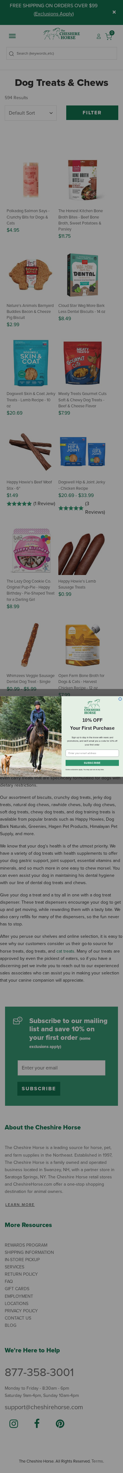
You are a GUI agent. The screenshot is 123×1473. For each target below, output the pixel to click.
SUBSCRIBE (92, 763)
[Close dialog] (120, 699)
